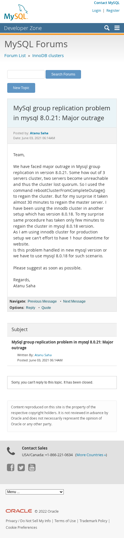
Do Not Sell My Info (35, 521)
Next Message (74, 301)
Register (113, 10)
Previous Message (42, 301)
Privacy (11, 521)
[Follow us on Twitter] (21, 469)
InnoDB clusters (48, 55)
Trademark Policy (93, 521)
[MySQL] (16, 12)
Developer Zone (23, 27)
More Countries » (91, 454)
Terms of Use (65, 521)
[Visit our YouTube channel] (31, 469)
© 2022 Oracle (47, 511)
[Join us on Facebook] (10, 469)
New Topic (21, 87)
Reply (30, 308)
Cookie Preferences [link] (21, 527)
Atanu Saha (43, 355)
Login (96, 10)
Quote (46, 308)
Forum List (15, 55)
